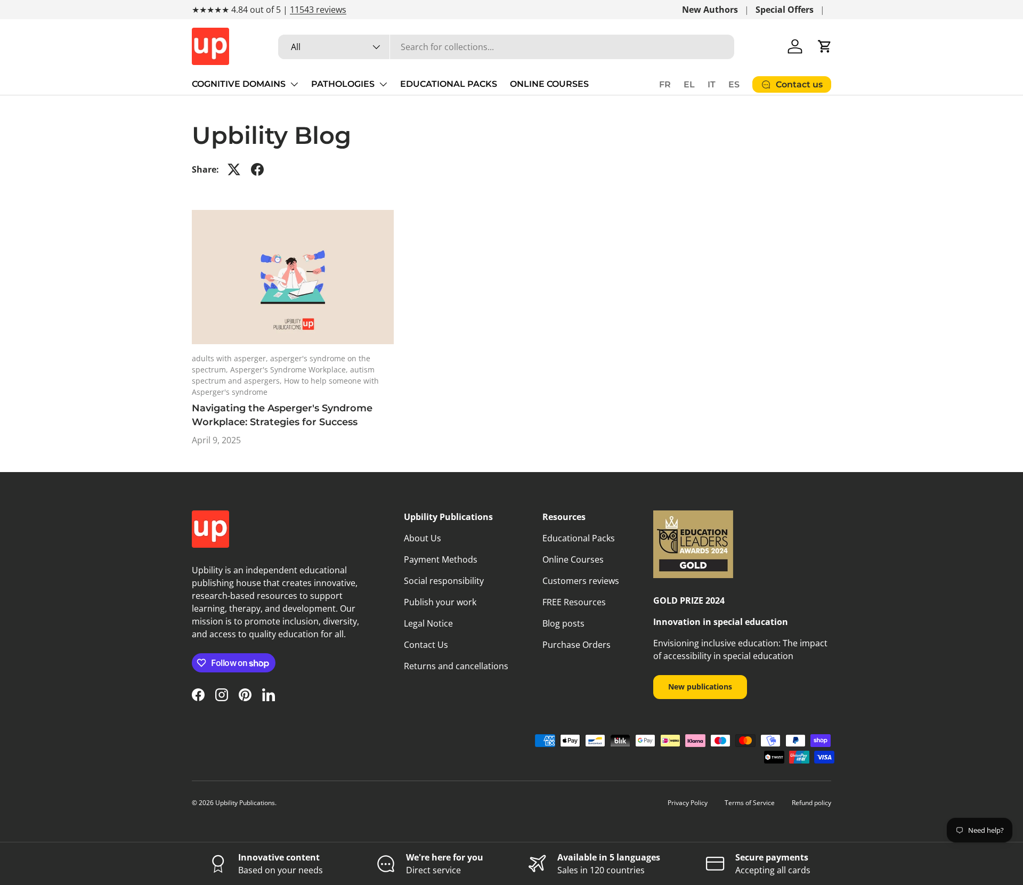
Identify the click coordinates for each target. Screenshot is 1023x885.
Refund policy (811, 802)
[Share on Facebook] (257, 169)
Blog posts (563, 623)
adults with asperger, (231, 358)
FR (665, 84)
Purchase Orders (576, 645)
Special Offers (785, 9)
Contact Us (426, 645)
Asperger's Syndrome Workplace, (290, 369)
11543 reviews (318, 9)
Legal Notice (428, 623)
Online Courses (573, 559)
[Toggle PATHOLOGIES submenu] (383, 84)
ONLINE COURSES (549, 84)
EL (689, 84)
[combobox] (506, 47)
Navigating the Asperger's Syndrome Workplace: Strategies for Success (282, 414)
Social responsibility (444, 581)
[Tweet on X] (234, 169)
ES (734, 84)
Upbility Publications (245, 802)
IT (712, 84)
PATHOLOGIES (343, 84)
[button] (825, 46)
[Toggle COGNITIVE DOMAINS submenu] (294, 84)
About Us (422, 538)
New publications (700, 686)
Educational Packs (578, 538)
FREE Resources (574, 602)
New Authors (710, 9)
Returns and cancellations (456, 666)
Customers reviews (580, 581)
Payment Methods (440, 559)
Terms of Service (750, 802)
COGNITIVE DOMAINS (239, 84)
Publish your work (440, 602)
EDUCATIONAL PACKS (448, 84)
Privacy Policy (688, 802)
